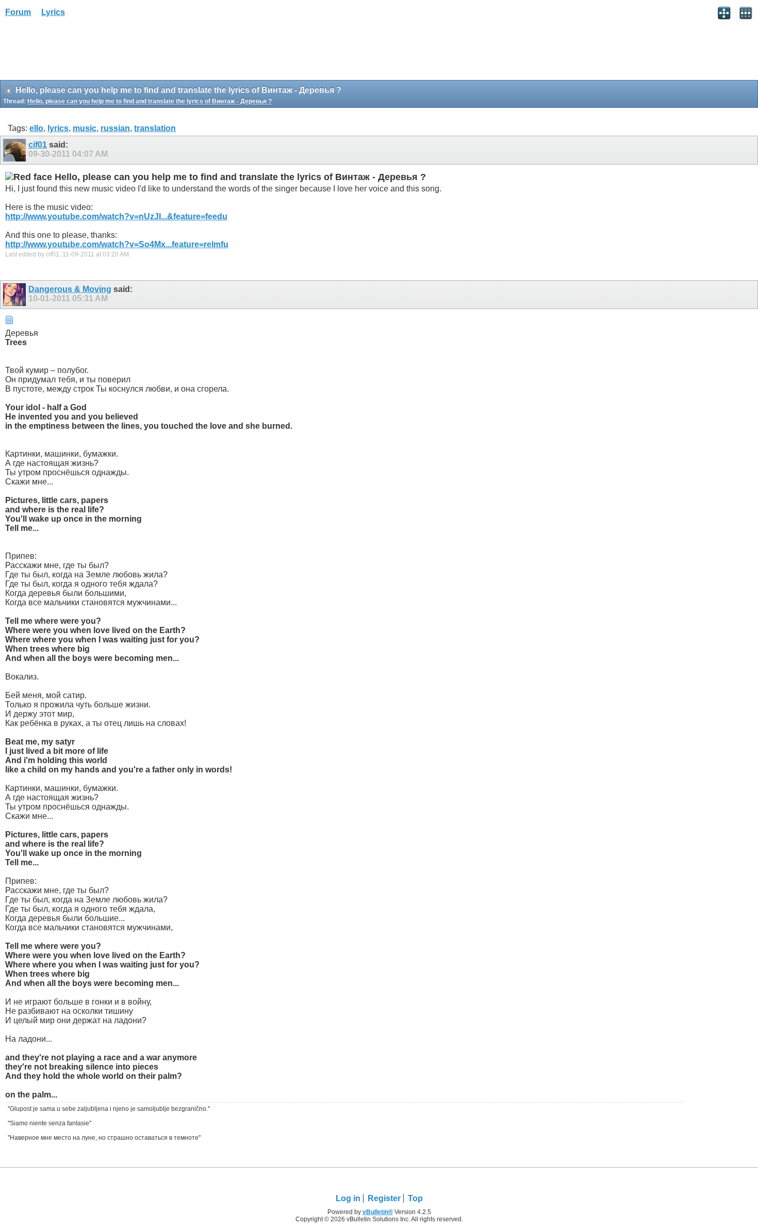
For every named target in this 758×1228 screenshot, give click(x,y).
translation (155, 128)
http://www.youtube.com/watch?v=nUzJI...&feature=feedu (116, 216)
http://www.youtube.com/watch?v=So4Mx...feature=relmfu (116, 244)
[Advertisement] (82, 52)
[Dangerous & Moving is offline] (15, 294)
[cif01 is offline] (15, 150)
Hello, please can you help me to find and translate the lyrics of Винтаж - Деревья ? (149, 101)
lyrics (58, 128)
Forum (18, 12)
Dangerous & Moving (69, 289)
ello (36, 128)
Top (415, 1198)
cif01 (37, 144)
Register (384, 1198)
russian (115, 128)
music (84, 128)
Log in (348, 1198)
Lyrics (53, 12)
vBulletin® (377, 1212)
